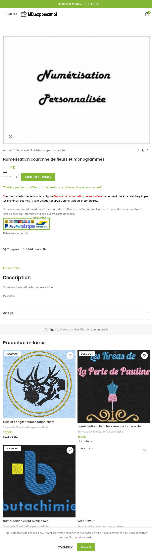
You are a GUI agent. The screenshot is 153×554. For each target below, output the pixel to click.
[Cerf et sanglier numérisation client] (39, 384)
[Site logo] (40, 13)
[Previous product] (138, 150)
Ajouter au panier (38, 177)
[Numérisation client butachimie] (39, 481)
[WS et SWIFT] (113, 481)
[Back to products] (142, 150)
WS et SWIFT (86, 521)
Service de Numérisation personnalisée (40, 150)
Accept (86, 546)
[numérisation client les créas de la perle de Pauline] (113, 386)
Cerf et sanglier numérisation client (28, 422)
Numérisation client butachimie (25, 521)
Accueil (7, 150)
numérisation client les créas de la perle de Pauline (109, 428)
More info (65, 546)
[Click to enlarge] (10, 136)
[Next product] (147, 150)
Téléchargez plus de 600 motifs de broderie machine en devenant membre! (52, 187)
